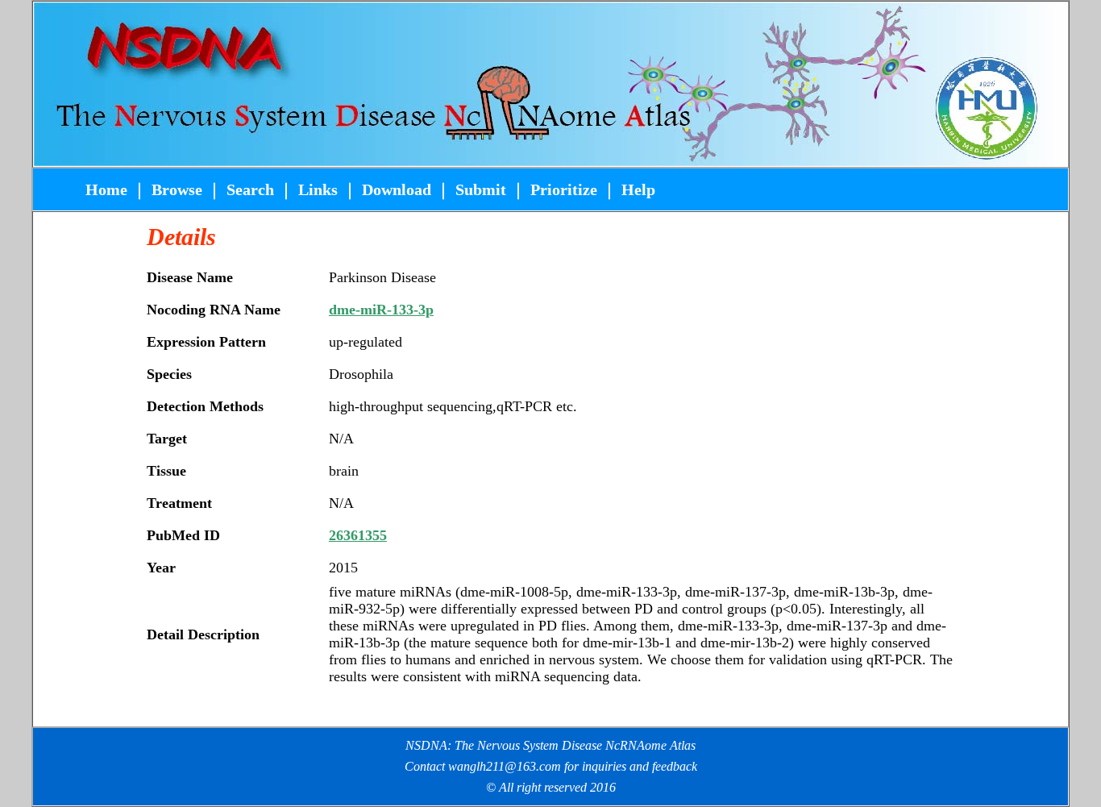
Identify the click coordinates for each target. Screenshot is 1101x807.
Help (638, 189)
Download (396, 189)
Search (248, 189)
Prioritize (563, 189)
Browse (177, 189)
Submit (480, 189)
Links (318, 189)
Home (108, 189)
